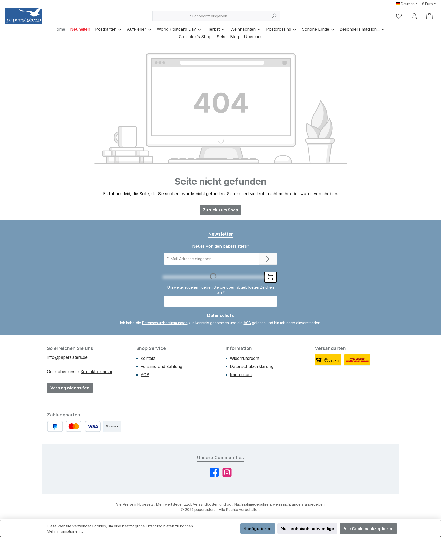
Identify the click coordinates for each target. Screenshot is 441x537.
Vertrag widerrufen (69, 387)
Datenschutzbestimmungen (165, 323)
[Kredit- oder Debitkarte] (83, 426)
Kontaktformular (96, 371)
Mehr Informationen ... (65, 531)
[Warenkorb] (429, 16)
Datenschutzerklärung (251, 366)
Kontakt (148, 358)
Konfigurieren (258, 528)
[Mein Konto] (414, 16)
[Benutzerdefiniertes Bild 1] (328, 360)
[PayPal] (55, 426)
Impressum (241, 374)
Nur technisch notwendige (307, 528)
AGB (247, 323)
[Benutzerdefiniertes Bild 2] (357, 360)
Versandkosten (205, 504)
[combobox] (210, 16)
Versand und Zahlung (161, 366)
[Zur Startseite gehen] (23, 16)
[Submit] (268, 259)
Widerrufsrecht (244, 358)
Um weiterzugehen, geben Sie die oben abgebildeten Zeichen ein (220, 290)
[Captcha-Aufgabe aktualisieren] (270, 277)
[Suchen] (274, 16)
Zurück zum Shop (220, 209)
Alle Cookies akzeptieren (368, 528)
